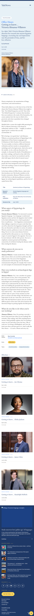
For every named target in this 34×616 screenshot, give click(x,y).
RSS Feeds (4, 601)
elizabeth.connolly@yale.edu (15, 338)
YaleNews (6, 5)
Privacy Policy (4, 610)
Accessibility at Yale (6, 607)
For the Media (5, 602)
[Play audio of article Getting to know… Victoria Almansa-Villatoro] (2, 94)
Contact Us (4, 604)
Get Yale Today (7, 594)
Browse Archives (6, 599)
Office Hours (7, 22)
